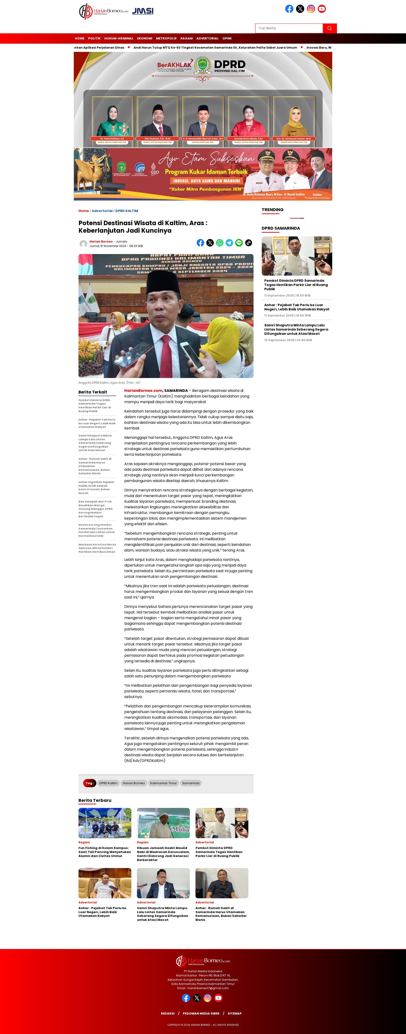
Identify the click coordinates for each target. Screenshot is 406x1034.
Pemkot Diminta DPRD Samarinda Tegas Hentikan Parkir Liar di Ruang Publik (296, 285)
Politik (94, 38)
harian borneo (101, 241)
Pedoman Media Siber (201, 1013)
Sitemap (235, 1013)
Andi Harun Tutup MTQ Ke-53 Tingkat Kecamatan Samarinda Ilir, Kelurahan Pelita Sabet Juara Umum (182, 48)
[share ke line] (240, 245)
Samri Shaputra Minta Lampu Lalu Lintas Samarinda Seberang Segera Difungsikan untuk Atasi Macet (296, 329)
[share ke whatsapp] (221, 245)
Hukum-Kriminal (118, 38)
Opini (227, 38)
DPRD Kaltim (108, 783)
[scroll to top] (390, 1026)
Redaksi (168, 1013)
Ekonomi (144, 38)
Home (79, 38)
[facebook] (290, 12)
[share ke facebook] (201, 245)
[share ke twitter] (211, 245)
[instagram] (312, 12)
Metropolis (166, 38)
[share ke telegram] (230, 245)
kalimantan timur (163, 783)
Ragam (186, 38)
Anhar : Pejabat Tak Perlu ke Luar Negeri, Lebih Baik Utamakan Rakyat (296, 307)
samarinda (190, 783)
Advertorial (207, 38)
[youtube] (323, 12)
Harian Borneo (134, 783)
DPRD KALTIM (126, 210)
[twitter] (301, 12)
